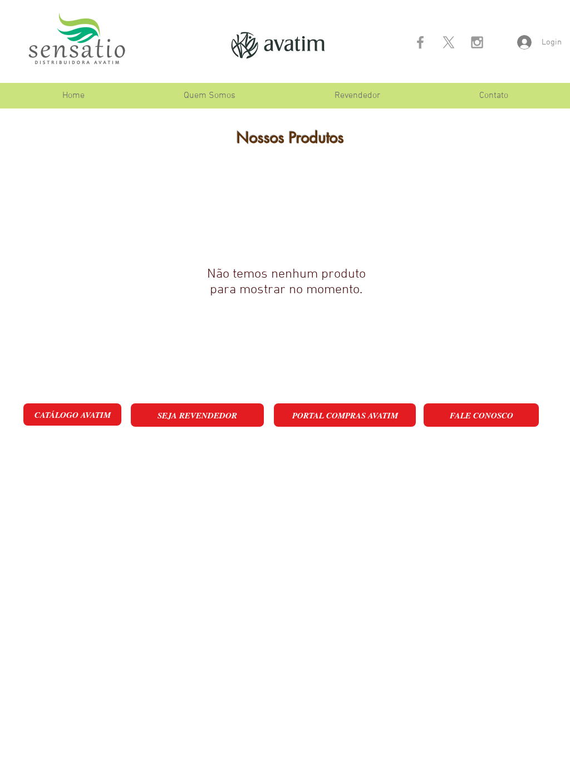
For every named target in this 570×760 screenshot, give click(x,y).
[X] (448, 42)
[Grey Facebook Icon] (420, 42)
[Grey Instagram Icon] (477, 42)
